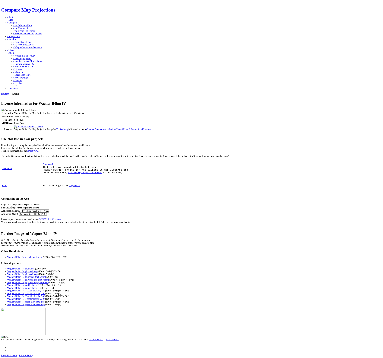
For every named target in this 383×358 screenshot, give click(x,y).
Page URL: (6, 204)
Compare (12, 22)
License (17, 69)
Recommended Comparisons (27, 33)
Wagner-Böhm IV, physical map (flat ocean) (28, 279)
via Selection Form (22, 25)
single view (32, 151)
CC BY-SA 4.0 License (49, 219)
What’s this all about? (24, 55)
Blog (10, 20)
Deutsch (5, 94)
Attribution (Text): (9, 214)
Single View (13, 36)
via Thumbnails (21, 28)
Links (10, 50)
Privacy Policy (20, 77)
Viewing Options (22, 58)
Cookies (17, 80)
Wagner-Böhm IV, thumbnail (21, 268)
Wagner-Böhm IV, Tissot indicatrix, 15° (26, 290)
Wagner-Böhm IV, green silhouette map (26, 301)
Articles (11, 39)
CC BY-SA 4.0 (96, 339)
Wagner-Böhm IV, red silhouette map (24, 257)
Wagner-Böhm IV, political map (22, 285)
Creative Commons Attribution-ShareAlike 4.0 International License (118, 129)
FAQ (16, 86)
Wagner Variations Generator (27, 47)
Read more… (112, 339)
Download (7, 168)
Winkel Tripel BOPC (23, 66)
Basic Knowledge (22, 42)
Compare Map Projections (28, 10)
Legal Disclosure (22, 75)
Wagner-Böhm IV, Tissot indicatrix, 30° (26, 296)
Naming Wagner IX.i (23, 64)
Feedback (18, 83)
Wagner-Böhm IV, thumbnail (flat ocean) (26, 277)
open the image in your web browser (85, 172)
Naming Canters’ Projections (27, 61)
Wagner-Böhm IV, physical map (22, 271)
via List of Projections (24, 31)
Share (4, 185)
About (10, 53)
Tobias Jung (62, 129)
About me (18, 72)
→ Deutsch (12, 88)
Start (10, 17)
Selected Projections (23, 44)
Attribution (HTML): (11, 211)
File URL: (6, 207)
